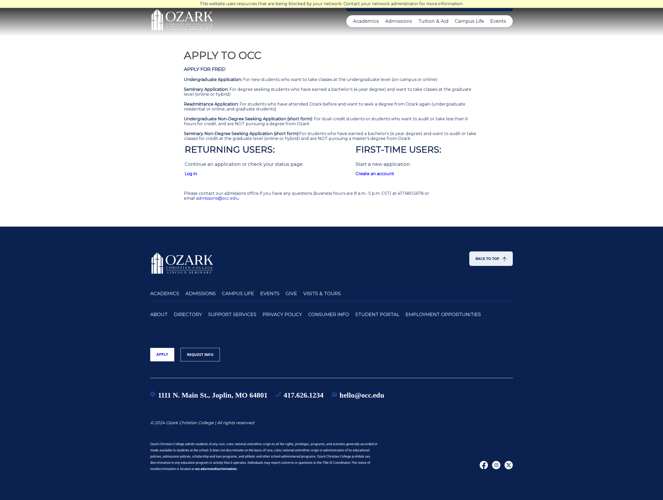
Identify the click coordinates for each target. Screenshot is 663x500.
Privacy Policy (282, 314)
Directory (188, 314)
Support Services (232, 314)
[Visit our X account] (509, 467)
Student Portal (377, 314)
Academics (366, 21)
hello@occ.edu (362, 395)
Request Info (200, 354)
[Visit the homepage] (182, 17)
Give (291, 293)
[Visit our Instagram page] (496, 467)
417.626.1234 (303, 395)
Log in (191, 173)
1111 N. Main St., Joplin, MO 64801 (213, 395)
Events (498, 21)
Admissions (398, 21)
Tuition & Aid (433, 21)
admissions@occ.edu (217, 198)
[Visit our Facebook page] (484, 467)
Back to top (487, 258)
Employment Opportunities (443, 314)
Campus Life (469, 21)
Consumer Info (328, 314)
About (159, 314)
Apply (162, 354)
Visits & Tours (322, 293)
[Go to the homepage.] (182, 260)
